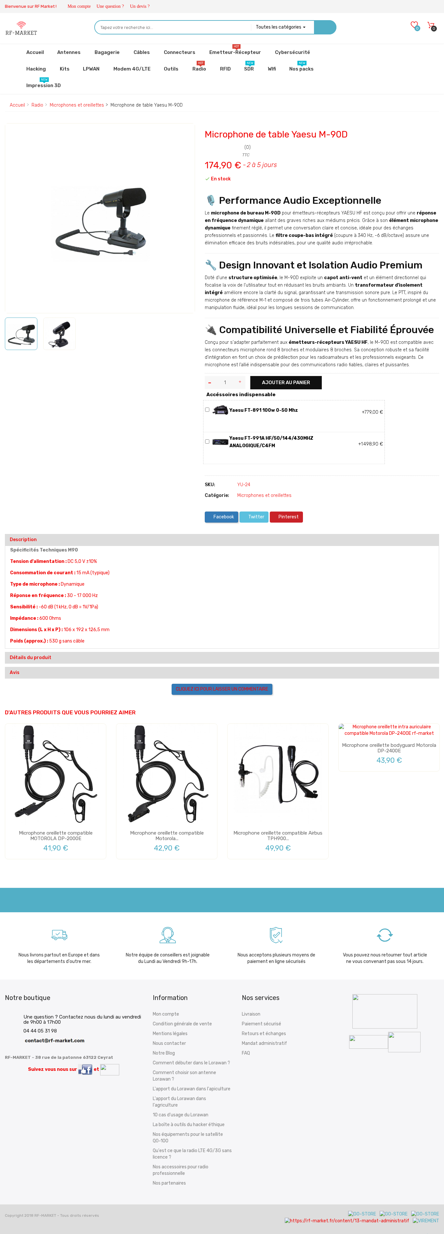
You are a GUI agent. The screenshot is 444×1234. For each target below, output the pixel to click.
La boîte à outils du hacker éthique (189, 1124)
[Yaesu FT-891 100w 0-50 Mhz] (220, 410)
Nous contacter (169, 1043)
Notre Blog (164, 1053)
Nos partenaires (169, 1183)
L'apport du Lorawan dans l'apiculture (191, 1089)
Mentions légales (170, 1033)
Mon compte (79, 6)
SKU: (210, 484)
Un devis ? (140, 6)
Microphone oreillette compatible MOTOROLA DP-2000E (56, 835)
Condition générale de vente (182, 1024)
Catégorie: (217, 495)
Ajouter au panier (286, 382)
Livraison (251, 1014)
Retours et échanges (264, 1033)
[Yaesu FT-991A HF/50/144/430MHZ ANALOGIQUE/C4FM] (220, 442)
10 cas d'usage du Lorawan (180, 1115)
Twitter (255, 517)
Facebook (223, 517)
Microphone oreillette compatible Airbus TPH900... (277, 835)
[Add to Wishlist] (15, 134)
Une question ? (110, 6)
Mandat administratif (264, 1043)
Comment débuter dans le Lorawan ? (191, 1063)
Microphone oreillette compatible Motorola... (167, 835)
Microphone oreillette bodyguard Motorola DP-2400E (389, 748)
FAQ (246, 1053)
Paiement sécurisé (261, 1024)
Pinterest (288, 517)
